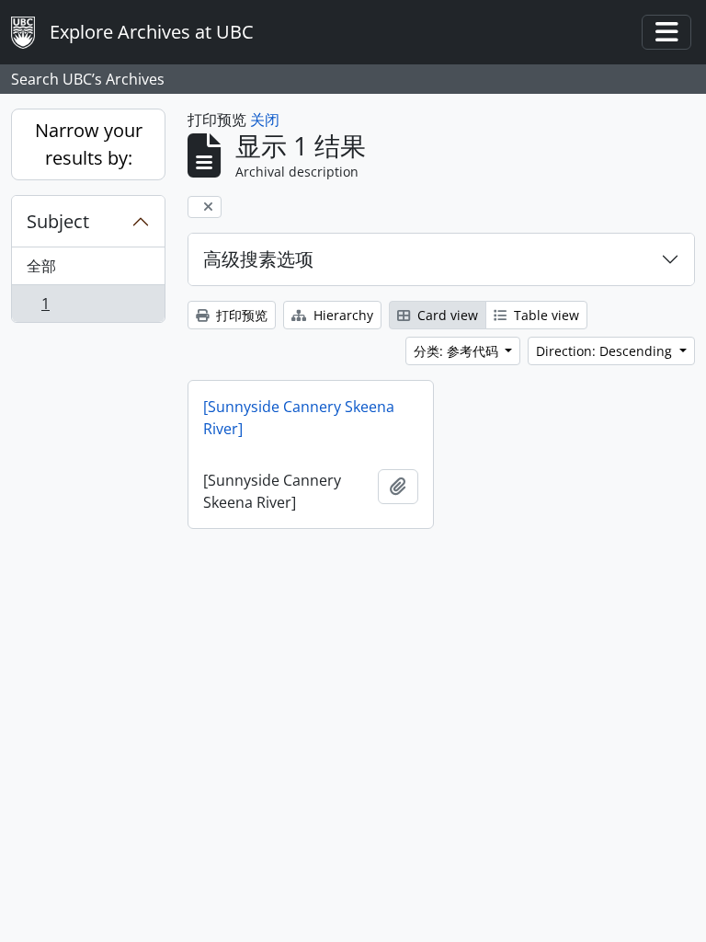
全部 (41, 266)
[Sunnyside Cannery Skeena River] (298, 417)
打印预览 (240, 315)
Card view (446, 315)
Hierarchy (341, 315)
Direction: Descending (606, 351)
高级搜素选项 (258, 259)
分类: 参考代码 (458, 351)
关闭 (264, 119)
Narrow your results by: (88, 144)
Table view (544, 315)
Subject (58, 221)
